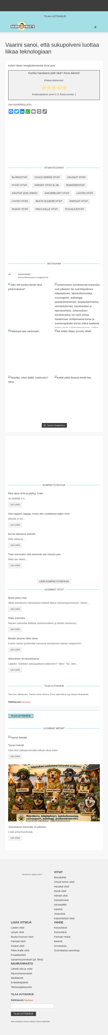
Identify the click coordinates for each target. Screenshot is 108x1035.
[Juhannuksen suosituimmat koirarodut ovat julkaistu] (77, 305)
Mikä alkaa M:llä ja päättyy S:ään (25, 493)
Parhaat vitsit (79, 201)
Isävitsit (58, 909)
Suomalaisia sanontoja (66, 950)
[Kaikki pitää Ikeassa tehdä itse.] (77, 398)
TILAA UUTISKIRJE (55, 16)
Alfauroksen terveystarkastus (23, 658)
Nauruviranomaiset (21, 973)
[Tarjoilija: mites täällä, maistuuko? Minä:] (30, 398)
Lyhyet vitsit (20, 201)
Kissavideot (60, 927)
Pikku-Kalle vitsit (47, 209)
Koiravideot (60, 932)
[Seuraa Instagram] (57, 3)
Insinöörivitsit (75, 185)
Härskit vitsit (61, 895)
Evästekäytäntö (19, 982)
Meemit (58, 941)
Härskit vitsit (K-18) (46, 185)
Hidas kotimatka (16, 618)
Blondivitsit (19, 177)
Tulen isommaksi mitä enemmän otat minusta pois (34, 554)
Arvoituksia (60, 946)
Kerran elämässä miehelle (21, 534)
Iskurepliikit (60, 904)
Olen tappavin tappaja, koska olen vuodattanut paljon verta (39, 513)
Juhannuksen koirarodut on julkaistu (27, 827)
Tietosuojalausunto (21, 987)
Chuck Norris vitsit (47, 177)
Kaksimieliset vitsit (57, 193)
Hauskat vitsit (76, 177)
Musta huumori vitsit (49, 201)
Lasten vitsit (85, 193)
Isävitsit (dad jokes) (24, 193)
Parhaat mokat (62, 936)
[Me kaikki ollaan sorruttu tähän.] (77, 351)
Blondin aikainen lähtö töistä (23, 638)
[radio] (43, 88)
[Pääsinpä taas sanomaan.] (30, 351)
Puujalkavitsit (74, 209)
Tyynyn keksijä (16, 745)
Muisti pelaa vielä (17, 598)
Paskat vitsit (20, 209)
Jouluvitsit (59, 913)
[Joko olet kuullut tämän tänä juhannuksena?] (30, 305)
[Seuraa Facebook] (51, 3)
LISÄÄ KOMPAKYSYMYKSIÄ (54, 581)
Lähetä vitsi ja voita (21, 968)
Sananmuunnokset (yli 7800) (27, 959)
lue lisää (15, 505)
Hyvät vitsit (19, 185)
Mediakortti (17, 978)
